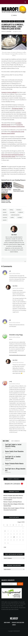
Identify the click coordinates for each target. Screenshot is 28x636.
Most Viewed (6, 441)
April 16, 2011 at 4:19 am (18, 362)
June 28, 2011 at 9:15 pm (14, 383)
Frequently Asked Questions (18, 623)
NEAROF (14, 618)
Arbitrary (5, 21)
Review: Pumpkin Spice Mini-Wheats (13, 495)
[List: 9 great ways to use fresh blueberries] (6, 185)
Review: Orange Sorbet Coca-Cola (6, 201)
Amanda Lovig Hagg (16, 335)
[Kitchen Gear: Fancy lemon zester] (18, 185)
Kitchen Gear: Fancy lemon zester (18, 190)
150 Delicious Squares (17, 108)
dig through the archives (17, 154)
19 (14, 537)
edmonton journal (15, 214)
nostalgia (20, 217)
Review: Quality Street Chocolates (14, 451)
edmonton (5, 214)
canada (4, 212)
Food (11, 21)
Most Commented (15, 441)
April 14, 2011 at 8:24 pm (14, 322)
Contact (14, 625)
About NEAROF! (7, 623)
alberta (4, 209)
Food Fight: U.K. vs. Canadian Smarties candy (12, 457)
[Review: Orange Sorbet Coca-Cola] (6, 196)
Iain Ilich (9, 31)
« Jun (5, 547)
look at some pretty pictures (8, 156)
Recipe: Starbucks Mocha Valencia (14, 463)
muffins (12, 217)
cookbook (20, 212)
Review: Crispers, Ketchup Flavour (13, 501)
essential (5, 217)
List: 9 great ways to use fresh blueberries (6, 191)
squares (4, 220)
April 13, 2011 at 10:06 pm (18, 288)
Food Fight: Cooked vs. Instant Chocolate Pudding (13, 445)
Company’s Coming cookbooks (9, 92)
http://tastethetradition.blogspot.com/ (17, 355)
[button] (14, 15)
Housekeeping (19, 21)
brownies (19, 209)
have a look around (6, 154)
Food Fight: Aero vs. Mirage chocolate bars (15, 469)
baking (11, 209)
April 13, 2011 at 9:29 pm (14, 273)
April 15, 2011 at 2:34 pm (14, 337)
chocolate (12, 212)
